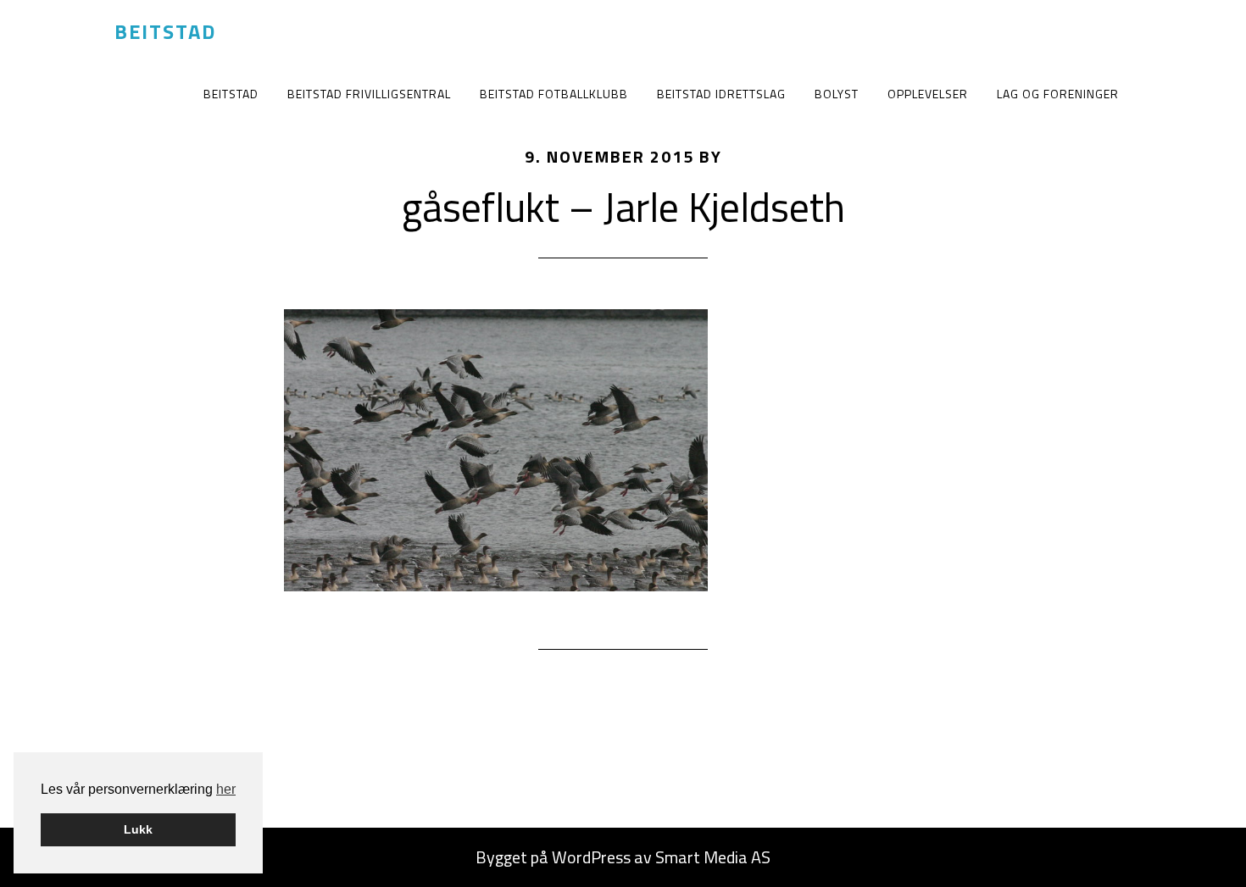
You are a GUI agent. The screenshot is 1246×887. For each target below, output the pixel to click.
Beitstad (165, 31)
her (226, 789)
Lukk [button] (138, 829)
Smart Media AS (712, 857)
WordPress (591, 857)
